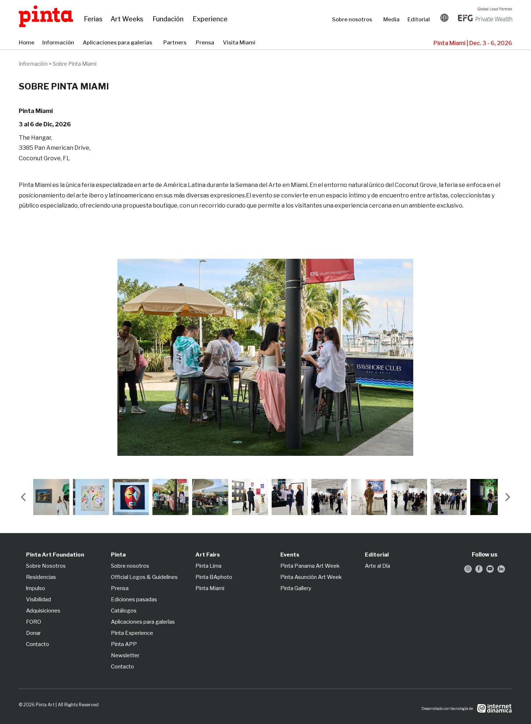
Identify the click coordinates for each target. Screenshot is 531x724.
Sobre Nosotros (46, 566)
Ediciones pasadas (134, 599)
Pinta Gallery (295, 588)
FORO (33, 622)
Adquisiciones (43, 610)
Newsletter (125, 655)
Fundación (168, 19)
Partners (176, 43)
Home (27, 43)
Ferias (93, 19)
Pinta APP (124, 644)
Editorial (419, 19)
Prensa (206, 43)
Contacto (37, 644)
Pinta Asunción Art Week (311, 577)
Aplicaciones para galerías (119, 43)
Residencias (41, 577)
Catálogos (124, 610)
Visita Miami (239, 43)
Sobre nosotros (354, 19)
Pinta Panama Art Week (310, 566)
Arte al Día (377, 566)
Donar (33, 633)
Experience (211, 19)
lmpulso (35, 588)
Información (58, 43)
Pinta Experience (132, 633)
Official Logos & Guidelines (144, 577)
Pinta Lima (208, 566)
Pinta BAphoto (213, 577)
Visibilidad (38, 599)
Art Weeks (128, 19)
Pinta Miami (209, 588)
